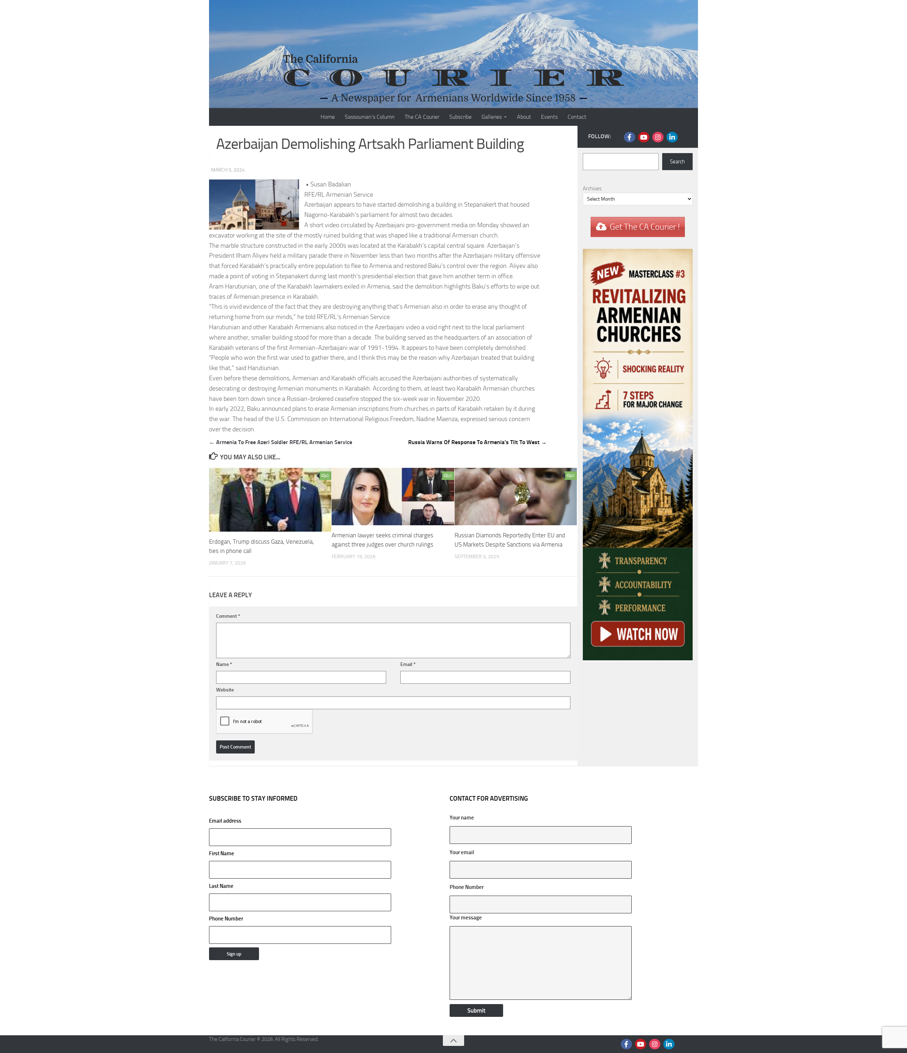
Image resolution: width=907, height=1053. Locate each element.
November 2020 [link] (458, 399)
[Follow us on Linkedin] (672, 137)
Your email (462, 852)
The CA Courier (422, 116)
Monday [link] (488, 225)
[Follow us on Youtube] (643, 137)
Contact (577, 116)
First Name (221, 853)
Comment (228, 616)
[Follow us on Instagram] (658, 137)
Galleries (491, 116)
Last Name (221, 886)
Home (328, 116)
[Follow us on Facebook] (629, 137)
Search (677, 161)
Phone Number (226, 918)
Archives (592, 188)
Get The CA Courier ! (645, 227)
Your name (462, 817)
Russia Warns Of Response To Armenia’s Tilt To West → (477, 442)
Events (549, 116)
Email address (225, 821)
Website (225, 690)
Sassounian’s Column (370, 116)
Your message (466, 917)
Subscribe (460, 116)
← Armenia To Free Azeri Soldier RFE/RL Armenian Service (280, 442)
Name (224, 664)
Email (408, 664)
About (524, 116)
